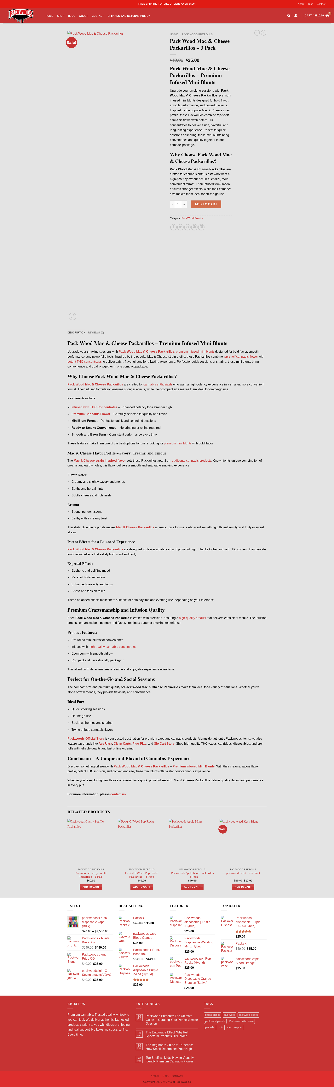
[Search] (289, 16)
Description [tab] (76, 332)
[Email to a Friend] (187, 227)
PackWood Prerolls (197, 34)
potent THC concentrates (84, 361)
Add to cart (206, 204)
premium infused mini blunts (195, 351)
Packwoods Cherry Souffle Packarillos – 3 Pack (91, 874)
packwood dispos (248, 1014)
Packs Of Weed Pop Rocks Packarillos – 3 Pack (141, 874)
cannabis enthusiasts (157, 384)
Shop (60, 15)
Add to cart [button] (91, 887)
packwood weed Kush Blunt (243, 873)
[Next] (266, 858)
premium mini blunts (178, 443)
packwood (229, 1014)
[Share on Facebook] (173, 227)
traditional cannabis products (191, 460)
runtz (220, 1027)
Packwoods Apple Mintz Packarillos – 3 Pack (192, 874)
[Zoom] (72, 316)
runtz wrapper (234, 1027)
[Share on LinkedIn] (201, 227)
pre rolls (209, 1027)
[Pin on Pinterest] (194, 227)
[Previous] (68, 858)
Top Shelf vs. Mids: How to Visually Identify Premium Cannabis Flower (170, 1059)
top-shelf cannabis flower (241, 356)
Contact (321, 4)
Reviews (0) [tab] (96, 332)
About (301, 4)
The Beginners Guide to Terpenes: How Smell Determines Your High (169, 1046)
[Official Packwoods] (20, 16)
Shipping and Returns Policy (129, 15)
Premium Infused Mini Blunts (194, 766)
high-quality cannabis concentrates (112, 646)
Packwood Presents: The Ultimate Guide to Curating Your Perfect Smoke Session (172, 1019)
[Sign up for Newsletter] (329, 2)
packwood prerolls (215, 1021)
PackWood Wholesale (241, 1021)
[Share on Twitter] (180, 227)
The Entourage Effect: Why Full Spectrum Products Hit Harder (167, 1034)
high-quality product (192, 618)
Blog (310, 4)
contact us (118, 794)
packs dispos (212, 1014)
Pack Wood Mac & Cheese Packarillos (141, 766)
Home (49, 15)
